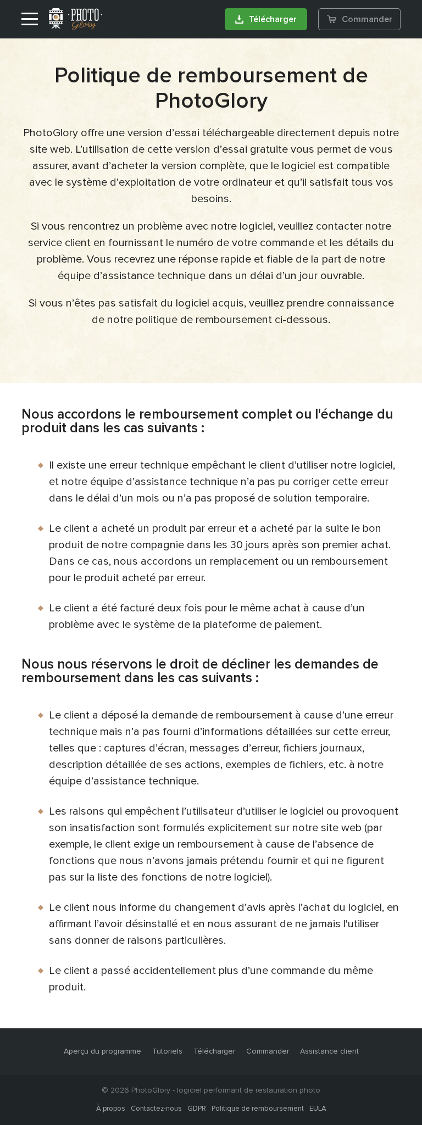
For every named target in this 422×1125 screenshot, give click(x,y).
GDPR (196, 1108)
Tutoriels (167, 1051)
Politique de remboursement (258, 1108)
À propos (110, 1108)
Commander (367, 19)
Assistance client (329, 1051)
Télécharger (273, 19)
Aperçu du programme (102, 1051)
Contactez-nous (156, 1108)
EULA (317, 1108)
